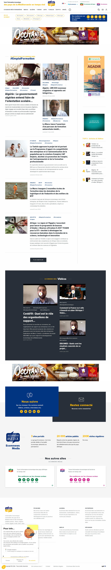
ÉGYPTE (58, 9)
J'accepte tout (20, 561)
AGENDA (62, 508)
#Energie (60, 15)
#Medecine (56, 121)
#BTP (40, 182)
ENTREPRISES (89, 508)
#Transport (36, 19)
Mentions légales (58, 566)
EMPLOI (61, 527)
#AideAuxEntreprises (40, 307)
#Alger (7, 88)
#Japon (32, 219)
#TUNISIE (33, 140)
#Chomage (55, 82)
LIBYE (45, 9)
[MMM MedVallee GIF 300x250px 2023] (94, 122)
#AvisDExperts (45, 310)
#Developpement (44, 140)
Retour (8, 561)
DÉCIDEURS (88, 527)
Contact (48, 566)
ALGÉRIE (32, 9)
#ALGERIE (16, 88)
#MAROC (45, 118)
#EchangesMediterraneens (68, 338)
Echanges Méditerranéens (13, 9)
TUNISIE (39, 9)
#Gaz (18, 19)
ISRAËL (64, 9)
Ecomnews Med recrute (73, 566)
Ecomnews (72, 4)
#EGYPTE (33, 217)
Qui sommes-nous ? (36, 566)
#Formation (24, 90)
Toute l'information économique (24, 4)
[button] (70, 10)
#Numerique (50, 15)
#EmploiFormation (11, 90)
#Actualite (20, 15)
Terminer (32, 561)
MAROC (26, 9)
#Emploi (45, 85)
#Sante (65, 121)
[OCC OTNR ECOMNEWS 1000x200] (55, 36)
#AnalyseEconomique (30, 310)
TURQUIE (51, 9)
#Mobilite (26, 19)
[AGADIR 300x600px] (94, 76)
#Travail (33, 90)
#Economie (30, 15)
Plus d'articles (38, 259)
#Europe (39, 15)
